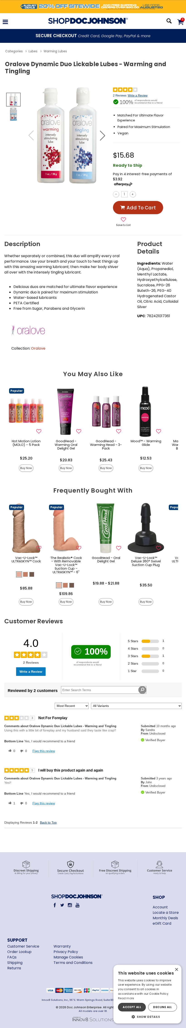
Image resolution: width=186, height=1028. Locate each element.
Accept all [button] (132, 1007)
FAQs (12, 957)
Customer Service (23, 946)
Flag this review (43, 751)
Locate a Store (166, 912)
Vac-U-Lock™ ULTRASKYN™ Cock (26, 560)
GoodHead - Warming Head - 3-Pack (106, 445)
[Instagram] (70, 905)
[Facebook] (55, 905)
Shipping (14, 962)
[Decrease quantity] (116, 194)
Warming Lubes (55, 51)
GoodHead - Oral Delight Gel (106, 560)
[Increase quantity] (133, 194)
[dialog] (147, 994)
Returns (14, 968)
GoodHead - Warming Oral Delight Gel (66, 445)
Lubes (33, 51)
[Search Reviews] (142, 690)
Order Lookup (19, 951)
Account (160, 907)
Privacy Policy (66, 951)
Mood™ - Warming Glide (146, 443)
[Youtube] (77, 905)
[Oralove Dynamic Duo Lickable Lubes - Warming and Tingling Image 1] (67, 135)
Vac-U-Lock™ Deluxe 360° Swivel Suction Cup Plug (146, 561)
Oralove (38, 348)
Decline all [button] (162, 1007)
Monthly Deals (165, 918)
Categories (14, 51)
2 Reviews (120, 95)
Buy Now (26, 468)
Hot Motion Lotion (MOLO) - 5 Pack (26, 443)
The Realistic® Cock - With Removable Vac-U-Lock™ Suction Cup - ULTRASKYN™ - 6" (66, 565)
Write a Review (137, 95)
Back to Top (48, 822)
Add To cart (141, 207)
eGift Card (162, 923)
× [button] (176, 969)
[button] (5, 22)
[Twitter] (62, 905)
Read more (126, 998)
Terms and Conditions (73, 962)
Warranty (62, 946)
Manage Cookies (68, 957)
